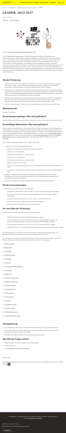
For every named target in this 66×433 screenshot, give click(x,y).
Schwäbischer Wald (11, 304)
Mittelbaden (8, 270)
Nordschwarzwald (11, 289)
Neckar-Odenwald (11, 285)
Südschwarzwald (10, 308)
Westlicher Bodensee (11, 312)
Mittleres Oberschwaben (12, 278)
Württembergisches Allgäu (13, 315)
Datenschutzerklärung (36, 418)
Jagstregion (8, 259)
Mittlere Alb (8, 274)
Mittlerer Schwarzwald (12, 281)
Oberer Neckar (10, 293)
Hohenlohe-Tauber (10, 255)
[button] (6, 20)
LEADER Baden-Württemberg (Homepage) (17, 348)
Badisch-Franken (9, 243)
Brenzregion (8, 247)
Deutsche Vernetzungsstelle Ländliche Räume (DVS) (22, 52)
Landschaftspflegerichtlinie (41, 135)
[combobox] (59, 3)
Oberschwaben (10, 296)
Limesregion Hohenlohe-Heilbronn (14, 266)
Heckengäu (8, 251)
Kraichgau (8, 262)
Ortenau (8, 300)
